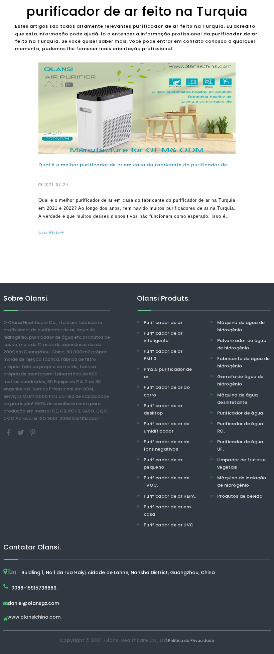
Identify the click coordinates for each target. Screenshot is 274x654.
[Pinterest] (32, 432)
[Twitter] (21, 432)
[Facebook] (9, 432)
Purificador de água (240, 413)
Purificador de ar (163, 322)
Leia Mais (48, 232)
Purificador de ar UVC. (169, 525)
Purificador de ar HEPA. (170, 496)
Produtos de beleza (239, 496)
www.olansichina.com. (34, 617)
